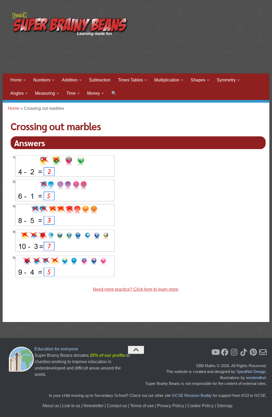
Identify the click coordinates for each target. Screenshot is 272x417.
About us (50, 405)
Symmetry (226, 80)
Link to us (71, 405)
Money (93, 93)
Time (71, 93)
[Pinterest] (253, 352)
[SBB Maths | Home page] (70, 24)
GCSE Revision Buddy (192, 395)
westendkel (256, 377)
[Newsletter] (263, 352)
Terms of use (142, 405)
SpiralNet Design (251, 371)
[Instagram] (234, 352)
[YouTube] (215, 352)
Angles (17, 93)
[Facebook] (224, 352)
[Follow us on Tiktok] (244, 352)
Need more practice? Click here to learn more (135, 289)
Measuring (45, 93)
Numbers (41, 80)
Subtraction (99, 80)
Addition (70, 80)
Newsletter (93, 405)
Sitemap (224, 405)
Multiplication (166, 80)
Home (16, 80)
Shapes (198, 80)
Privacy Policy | (172, 405)
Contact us (117, 405)
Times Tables (130, 80)
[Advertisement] (164, 52)
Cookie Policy (200, 405)
